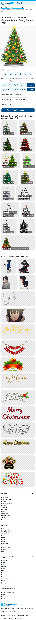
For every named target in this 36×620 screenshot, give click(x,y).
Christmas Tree (7, 94)
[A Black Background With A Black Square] (25, 193)
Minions (3, 577)
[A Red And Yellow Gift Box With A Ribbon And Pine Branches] (18, 364)
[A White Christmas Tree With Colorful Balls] (28, 209)
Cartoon (3, 505)
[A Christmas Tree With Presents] (26, 127)
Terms (14, 615)
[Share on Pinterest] (15, 74)
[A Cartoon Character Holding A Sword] (26, 266)
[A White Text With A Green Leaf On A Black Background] (18, 396)
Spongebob (4, 543)
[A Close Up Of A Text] (18, 413)
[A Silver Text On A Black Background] (18, 429)
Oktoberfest (5, 533)
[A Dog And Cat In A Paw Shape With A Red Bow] (18, 462)
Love (11, 104)
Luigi (2, 564)
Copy (31, 85)
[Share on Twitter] (10, 74)
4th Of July (4, 517)
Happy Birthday (5, 515)
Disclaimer (21, 615)
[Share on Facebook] (5, 74)
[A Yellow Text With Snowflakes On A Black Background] (18, 329)
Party (3, 520)
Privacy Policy (5, 615)
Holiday (4, 104)
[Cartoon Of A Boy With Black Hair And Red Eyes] (26, 282)
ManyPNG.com (5, 8)
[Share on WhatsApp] (20, 74)
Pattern (3, 596)
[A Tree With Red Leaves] (27, 144)
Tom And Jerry (5, 579)
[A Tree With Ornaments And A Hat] (10, 160)
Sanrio (3, 570)
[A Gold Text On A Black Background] (18, 378)
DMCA (27, 615)
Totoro (3, 545)
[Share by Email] (25, 74)
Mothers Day (5, 529)
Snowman (4, 507)
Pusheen (4, 560)
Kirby (2, 551)
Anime (3, 535)
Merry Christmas (21, 99)
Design (3, 594)
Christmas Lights (7, 99)
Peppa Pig (4, 549)
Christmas (18, 94)
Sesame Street (6, 575)
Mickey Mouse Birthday (8, 592)
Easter (3, 511)
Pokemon (4, 541)
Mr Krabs (4, 583)
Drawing (3, 598)
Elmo (2, 573)
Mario (3, 568)
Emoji (3, 562)
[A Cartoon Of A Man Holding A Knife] (8, 266)
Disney (3, 539)
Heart (3, 537)
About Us (4, 611)
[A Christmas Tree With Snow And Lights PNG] (9, 127)
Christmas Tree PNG (18, 8)
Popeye (3, 566)
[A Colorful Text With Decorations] (18, 479)
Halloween (4, 509)
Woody (3, 581)
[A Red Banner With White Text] (18, 348)
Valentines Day (5, 513)
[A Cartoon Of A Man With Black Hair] (9, 282)
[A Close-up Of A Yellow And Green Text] (18, 442)
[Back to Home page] (7, 3)
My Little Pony (5, 547)
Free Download (18, 110)
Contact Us (11, 611)
